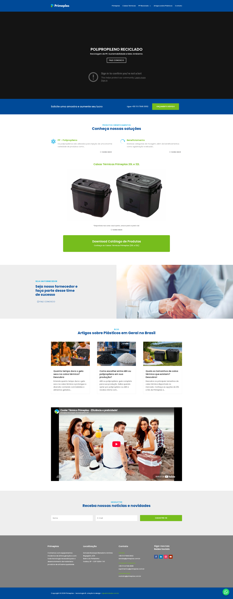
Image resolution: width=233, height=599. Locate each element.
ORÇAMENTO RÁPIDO (165, 106)
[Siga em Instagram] (166, 557)
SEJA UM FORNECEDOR (46, 281)
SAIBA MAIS (107, 152)
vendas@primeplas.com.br (129, 558)
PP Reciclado (143, 6)
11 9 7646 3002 (142, 106)
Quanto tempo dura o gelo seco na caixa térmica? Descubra (68, 374)
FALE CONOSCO (116, 60)
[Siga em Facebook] (156, 557)
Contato (178, 6)
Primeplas (116, 6)
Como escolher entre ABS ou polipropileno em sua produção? (115, 374)
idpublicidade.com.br (110, 593)
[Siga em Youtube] (171, 557)
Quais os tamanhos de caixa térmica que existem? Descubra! (162, 374)
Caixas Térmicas (129, 6)
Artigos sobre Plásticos (163, 6)
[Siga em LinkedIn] (161, 557)
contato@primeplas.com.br (130, 576)
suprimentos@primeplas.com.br (131, 569)
